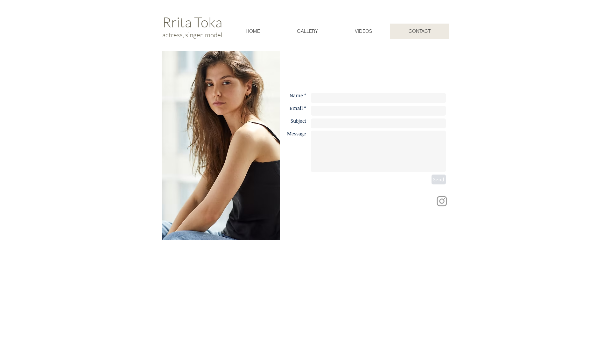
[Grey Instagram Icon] (442, 201)
